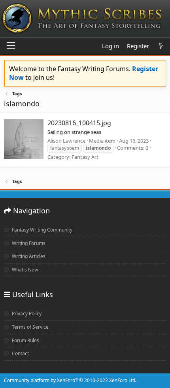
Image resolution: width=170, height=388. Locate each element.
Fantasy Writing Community (41, 229)
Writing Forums (28, 243)
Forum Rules (25, 340)
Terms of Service (30, 327)
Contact (20, 353)
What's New (24, 269)
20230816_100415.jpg (79, 123)
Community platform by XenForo (70, 380)
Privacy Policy (26, 313)
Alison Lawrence (66, 140)
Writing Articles (28, 256)
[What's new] (160, 46)
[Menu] (11, 46)
